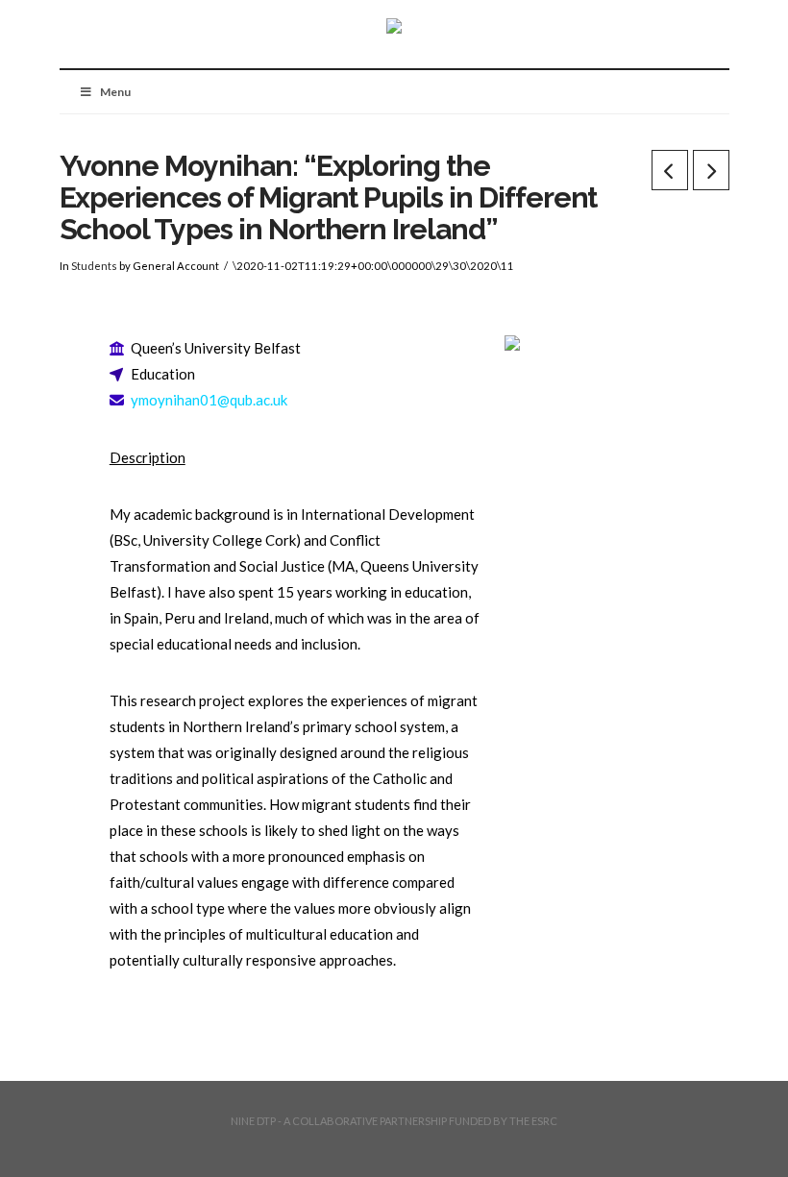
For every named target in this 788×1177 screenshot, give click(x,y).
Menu (115, 92)
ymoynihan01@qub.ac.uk (209, 399)
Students (94, 265)
